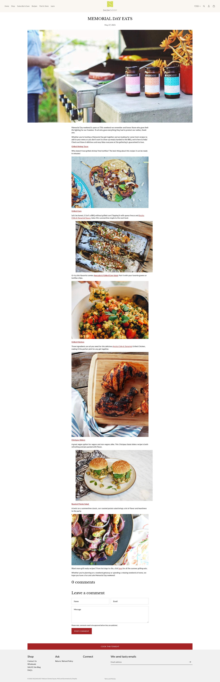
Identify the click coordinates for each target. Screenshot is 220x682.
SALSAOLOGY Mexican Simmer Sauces (44, 678)
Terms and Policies (110, 679)
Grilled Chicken (78, 342)
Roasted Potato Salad (80, 504)
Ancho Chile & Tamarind (122, 346)
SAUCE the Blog (34, 667)
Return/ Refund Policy (64, 661)
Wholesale (32, 664)
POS (58, 678)
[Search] (203, 6)
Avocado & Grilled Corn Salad (106, 275)
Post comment (81, 631)
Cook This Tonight (110, 646)
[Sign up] (190, 662)
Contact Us (32, 661)
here (120, 568)
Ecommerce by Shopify (70, 678)
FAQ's (30, 670)
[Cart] (213, 6)
